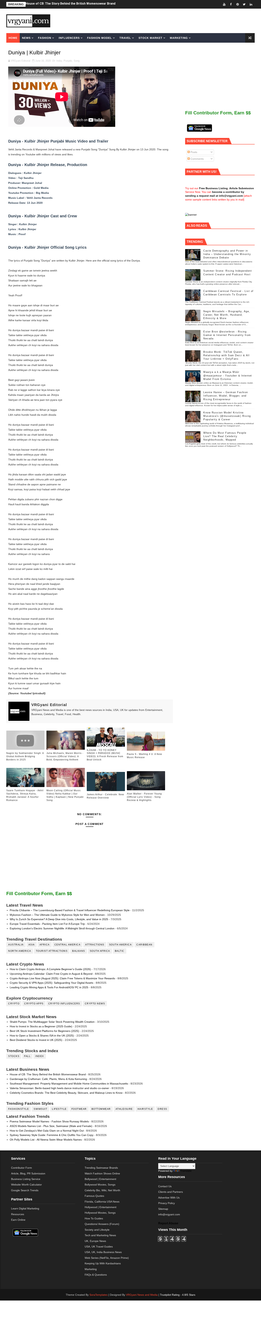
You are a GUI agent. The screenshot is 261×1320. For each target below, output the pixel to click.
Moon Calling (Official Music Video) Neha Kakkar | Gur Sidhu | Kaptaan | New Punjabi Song (65, 795)
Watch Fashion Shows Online (102, 1173)
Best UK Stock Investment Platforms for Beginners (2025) (44, 1030)
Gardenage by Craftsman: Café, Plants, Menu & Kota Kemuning (48, 1078)
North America (19, 951)
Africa (45, 944)
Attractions (94, 944)
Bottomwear (101, 1109)
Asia (31, 944)
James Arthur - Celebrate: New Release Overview (105, 796)
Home (13, 37)
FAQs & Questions (96, 1274)
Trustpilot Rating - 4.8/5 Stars (177, 1294)
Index (39, 1056)
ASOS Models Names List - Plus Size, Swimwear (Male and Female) (51, 1126)
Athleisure (124, 1109)
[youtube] (224, 4)
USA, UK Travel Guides (99, 1246)
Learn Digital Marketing (25, 1208)
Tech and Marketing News (100, 1235)
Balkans (78, 951)
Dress (162, 1109)
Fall (27, 1056)
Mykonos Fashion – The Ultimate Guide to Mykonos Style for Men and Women (57, 914)
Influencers (69, 37)
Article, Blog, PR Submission (28, 1173)
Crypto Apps (34, 1003)
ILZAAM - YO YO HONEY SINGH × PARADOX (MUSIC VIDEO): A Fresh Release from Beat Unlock (105, 755)
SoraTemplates (98, 1294)
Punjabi (68, 60)
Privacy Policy (166, 1203)
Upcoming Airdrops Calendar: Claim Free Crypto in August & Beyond (51, 973)
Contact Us (165, 1186)
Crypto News (95, 1003)
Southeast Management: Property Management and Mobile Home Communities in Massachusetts (69, 1083)
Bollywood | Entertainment (100, 1179)
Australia (16, 944)
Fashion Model (99, 37)
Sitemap (163, 1208)
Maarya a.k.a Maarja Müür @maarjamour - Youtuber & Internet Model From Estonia (227, 375)
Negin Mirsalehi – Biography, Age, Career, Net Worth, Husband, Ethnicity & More (226, 315)
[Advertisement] (160, 20)
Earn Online (18, 1219)
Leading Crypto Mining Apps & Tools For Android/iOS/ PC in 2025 (49, 987)
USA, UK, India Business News (103, 1252)
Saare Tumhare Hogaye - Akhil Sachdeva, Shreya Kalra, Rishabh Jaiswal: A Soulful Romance (25, 795)
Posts (193, 152)
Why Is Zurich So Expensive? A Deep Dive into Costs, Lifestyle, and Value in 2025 (59, 919)
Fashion (44, 37)
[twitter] (244, 4)
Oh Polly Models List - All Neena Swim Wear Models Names (46, 1139)
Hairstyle (145, 1109)
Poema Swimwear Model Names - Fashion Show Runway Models (49, 1121)
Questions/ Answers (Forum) (102, 1223)
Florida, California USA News (102, 1201)
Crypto (13, 1003)
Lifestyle (59, 1109)
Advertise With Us (169, 1197)
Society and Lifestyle (97, 1229)
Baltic (119, 951)
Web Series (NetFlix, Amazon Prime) (107, 1257)
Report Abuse (168, 1223)
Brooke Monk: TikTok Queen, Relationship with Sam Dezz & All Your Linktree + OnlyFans (226, 355)
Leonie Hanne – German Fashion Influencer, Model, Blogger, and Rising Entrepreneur (225, 396)
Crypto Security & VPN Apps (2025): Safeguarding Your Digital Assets (51, 982)
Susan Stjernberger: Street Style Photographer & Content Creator (73, 4)
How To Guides (94, 1218)
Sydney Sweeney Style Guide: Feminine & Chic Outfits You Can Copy (51, 1135)
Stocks (13, 1056)
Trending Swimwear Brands (101, 1167)
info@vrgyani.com (169, 1214)
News (26, 37)
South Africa (100, 951)
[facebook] (231, 4)
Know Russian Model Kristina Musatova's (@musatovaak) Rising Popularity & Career (227, 416)
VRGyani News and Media (142, 1294)
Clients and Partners (170, 1191)
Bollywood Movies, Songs (100, 1184)
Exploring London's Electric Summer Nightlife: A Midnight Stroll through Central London (62, 928)
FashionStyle (18, 1109)
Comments (197, 158)
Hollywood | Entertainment (100, 1207)
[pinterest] (237, 4)
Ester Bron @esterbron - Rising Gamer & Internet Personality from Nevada (227, 335)
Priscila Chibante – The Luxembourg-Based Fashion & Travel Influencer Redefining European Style (70, 910)
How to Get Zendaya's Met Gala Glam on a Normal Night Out (47, 1130)
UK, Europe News (95, 1241)
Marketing (179, 37)
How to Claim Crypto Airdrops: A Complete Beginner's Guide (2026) (50, 969)
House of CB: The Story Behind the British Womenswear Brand (48, 1074)
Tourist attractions (52, 951)
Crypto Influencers (64, 1003)
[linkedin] (251, 4)
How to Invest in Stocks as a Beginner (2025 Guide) (41, 1026)
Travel (125, 37)
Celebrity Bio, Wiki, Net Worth (102, 1190)
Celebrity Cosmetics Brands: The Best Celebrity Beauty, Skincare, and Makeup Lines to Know (66, 1092)
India (59, 60)
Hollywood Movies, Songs (100, 1212)
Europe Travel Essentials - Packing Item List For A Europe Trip (47, 923)
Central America (67, 944)
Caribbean (144, 944)
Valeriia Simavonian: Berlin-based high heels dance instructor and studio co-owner (59, 1088)
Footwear (79, 1109)
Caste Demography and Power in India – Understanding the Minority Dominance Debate (227, 254)
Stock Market (150, 37)
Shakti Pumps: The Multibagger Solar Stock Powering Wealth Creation (52, 1021)
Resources (17, 1214)
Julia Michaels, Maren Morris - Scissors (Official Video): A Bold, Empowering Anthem (64, 756)
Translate (186, 1170)
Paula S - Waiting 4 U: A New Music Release (144, 756)
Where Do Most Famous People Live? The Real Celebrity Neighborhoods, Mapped (224, 436)
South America (120, 944)
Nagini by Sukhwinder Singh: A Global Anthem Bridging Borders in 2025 (25, 756)
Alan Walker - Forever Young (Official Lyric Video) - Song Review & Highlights (144, 797)
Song (76, 60)
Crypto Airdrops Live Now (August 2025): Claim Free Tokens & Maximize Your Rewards (62, 978)
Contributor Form (21, 1167)
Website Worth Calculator (26, 1184)
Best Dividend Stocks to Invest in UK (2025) (36, 1039)
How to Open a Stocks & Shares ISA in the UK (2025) (42, 1035)
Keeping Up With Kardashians (103, 1263)
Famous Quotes (94, 1195)
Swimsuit (40, 1109)
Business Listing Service (25, 1179)
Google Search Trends (24, 1190)
